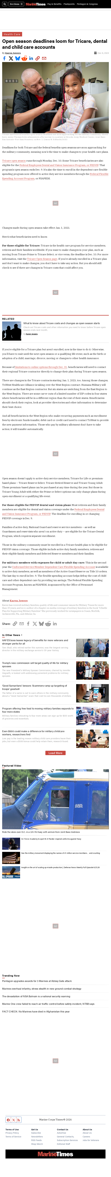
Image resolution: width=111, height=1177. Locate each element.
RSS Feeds (36, 1140)
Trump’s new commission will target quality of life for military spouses (35, 664)
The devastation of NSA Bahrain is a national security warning (36, 996)
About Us (87, 1132)
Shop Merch (37, 1143)
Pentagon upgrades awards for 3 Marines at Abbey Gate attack (37, 981)
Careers (86, 1136)
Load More (55, 753)
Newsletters (37, 1136)
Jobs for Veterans (91, 1140)
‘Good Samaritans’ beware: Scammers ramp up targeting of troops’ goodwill (34, 687)
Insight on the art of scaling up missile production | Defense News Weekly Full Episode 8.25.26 (60, 867)
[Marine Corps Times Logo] (36, 4)
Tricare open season (14, 160)
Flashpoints (69, 4)
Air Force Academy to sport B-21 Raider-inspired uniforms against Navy (51, 839)
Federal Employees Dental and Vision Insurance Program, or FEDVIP (59, 165)
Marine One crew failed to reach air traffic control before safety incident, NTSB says (48, 1003)
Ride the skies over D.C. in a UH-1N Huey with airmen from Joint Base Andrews (41, 831)
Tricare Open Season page (42, 258)
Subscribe (36, 1132)
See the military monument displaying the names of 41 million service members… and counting (60, 853)
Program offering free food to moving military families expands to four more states (38, 710)
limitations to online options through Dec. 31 (41, 367)
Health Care (12, 34)
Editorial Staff (63, 1143)
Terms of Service (13, 1136)
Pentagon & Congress (87, 4)
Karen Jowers (13, 53)
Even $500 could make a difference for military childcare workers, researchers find (33, 732)
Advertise (61, 1132)
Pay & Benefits (54, 4)
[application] (55, 799)
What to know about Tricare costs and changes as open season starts (61, 323)
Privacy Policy (12, 1132)
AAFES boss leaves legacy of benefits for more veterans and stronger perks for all (35, 641)
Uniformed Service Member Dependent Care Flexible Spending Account (53, 567)
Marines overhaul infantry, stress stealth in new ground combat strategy (41, 988)
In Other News (11, 635)
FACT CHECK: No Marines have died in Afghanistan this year (36, 1011)
